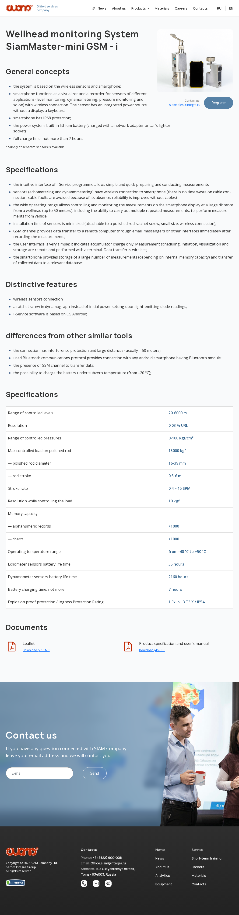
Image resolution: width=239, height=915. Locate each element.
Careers (181, 8)
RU (219, 8)
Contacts (200, 8)
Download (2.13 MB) (36, 650)
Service (197, 849)
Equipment (163, 884)
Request (218, 102)
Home (160, 849)
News (102, 8)
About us (119, 8)
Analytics (162, 875)
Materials (162, 8)
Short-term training (206, 858)
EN (231, 8)
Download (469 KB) (152, 650)
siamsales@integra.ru (184, 105)
